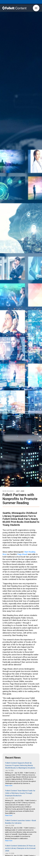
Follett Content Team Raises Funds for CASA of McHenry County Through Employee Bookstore (20, 793)
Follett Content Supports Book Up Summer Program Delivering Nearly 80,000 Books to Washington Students (20, 765)
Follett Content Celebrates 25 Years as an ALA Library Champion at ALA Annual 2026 (20, 848)
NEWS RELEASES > (9, 491)
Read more (8, 785)
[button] (36, 8)
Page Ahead (22, 554)
